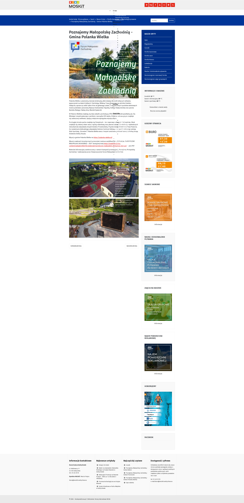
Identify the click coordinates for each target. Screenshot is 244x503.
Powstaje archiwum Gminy (124, 202)
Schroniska (123, 120)
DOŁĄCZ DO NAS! (103, 465)
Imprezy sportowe (121, 81)
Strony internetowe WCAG (102, 499)
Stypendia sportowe (122, 93)
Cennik (121, 33)
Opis (120, 29)
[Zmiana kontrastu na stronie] (147, 5)
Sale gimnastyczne (125, 63)
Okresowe (122, 97)
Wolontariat (119, 193)
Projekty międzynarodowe (128, 170)
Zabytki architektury (122, 166)
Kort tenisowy (124, 77)
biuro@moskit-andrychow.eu (78, 480)
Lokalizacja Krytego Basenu (128, 43)
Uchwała (118, 13)
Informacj (157, 374)
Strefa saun (123, 38)
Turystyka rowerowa (122, 150)
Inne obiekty (123, 127)
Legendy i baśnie (121, 164)
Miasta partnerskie (122, 168)
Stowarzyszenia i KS (122, 79)
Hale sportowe (124, 65)
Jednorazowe (123, 95)
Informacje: (158, 275)
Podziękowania (120, 15)
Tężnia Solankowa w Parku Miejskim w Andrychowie (108, 487)
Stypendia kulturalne (122, 106)
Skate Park (123, 70)
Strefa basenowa (125, 36)
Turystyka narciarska (122, 138)
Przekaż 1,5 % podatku (123, 200)
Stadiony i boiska (125, 61)
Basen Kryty (119, 27)
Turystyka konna (121, 143)
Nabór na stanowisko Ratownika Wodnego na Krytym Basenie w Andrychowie (107, 470)
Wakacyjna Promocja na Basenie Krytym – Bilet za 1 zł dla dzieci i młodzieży (107, 476)
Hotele (121, 122)
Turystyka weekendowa (123, 145)
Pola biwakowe (124, 125)
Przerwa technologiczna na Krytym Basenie (108, 482)
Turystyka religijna (121, 159)
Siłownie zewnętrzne (126, 68)
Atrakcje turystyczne (122, 116)
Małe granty (119, 191)
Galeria (121, 45)
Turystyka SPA (120, 148)
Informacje (158, 224)
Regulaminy (123, 31)
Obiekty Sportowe (121, 59)
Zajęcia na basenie (125, 56)
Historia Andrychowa (122, 161)
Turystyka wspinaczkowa (124, 152)
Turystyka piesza (121, 141)
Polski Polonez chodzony (124, 205)
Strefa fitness (124, 40)
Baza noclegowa (120, 118)
